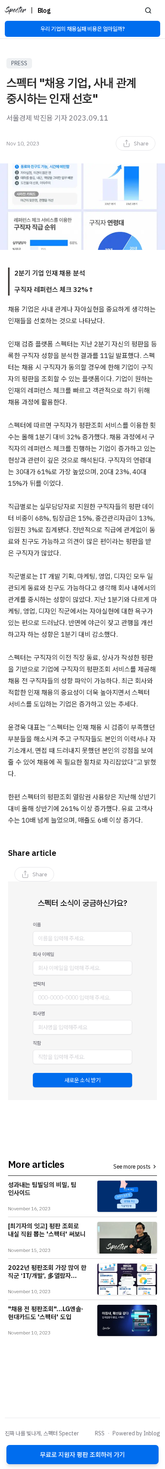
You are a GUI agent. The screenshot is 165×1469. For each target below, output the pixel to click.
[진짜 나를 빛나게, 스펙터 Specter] (15, 10)
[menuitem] (135, 143)
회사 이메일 (43, 954)
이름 (37, 925)
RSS (100, 1433)
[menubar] (135, 143)
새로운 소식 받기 (82, 1080)
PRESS (19, 63)
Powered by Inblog (136, 1433)
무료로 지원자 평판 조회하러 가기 (82, 1455)
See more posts (132, 1166)
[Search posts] (148, 10)
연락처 (39, 984)
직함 (37, 1043)
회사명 (39, 1013)
